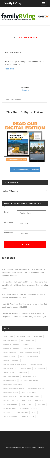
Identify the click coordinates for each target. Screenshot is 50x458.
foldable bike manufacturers (15, 365)
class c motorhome (11, 345)
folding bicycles (10, 369)
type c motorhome (10, 417)
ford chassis (40, 369)
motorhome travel (29, 393)
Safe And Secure (13, 52)
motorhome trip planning (30, 397)
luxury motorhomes (11, 377)
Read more (9, 68)
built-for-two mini (10, 341)
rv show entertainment (29, 409)
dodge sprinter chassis (29, 353)
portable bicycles (10, 401)
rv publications (9, 409)
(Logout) (25, 90)
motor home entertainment (13, 389)
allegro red (8, 337)
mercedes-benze (9, 381)
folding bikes (26, 369)
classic (26, 345)
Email (6, 212)
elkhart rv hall (9, 357)
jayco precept (9, 373)
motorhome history (36, 389)
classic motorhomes (11, 349)
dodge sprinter (9, 353)
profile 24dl (26, 401)
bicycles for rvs (23, 337)
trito (34, 413)
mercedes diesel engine (29, 381)
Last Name (8, 232)
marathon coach (29, 377)
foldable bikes (36, 365)
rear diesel (39, 401)
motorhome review (10, 393)
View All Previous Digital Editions (25, 169)
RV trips (6, 413)
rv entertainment (10, 405)
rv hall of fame (27, 405)
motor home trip (9, 397)
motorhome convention (12, 385)
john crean (23, 373)
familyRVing (12, 3)
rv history (41, 405)
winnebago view (28, 417)
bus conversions (27, 341)
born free (38, 337)
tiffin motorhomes (21, 413)
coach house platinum (32, 349)
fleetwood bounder (11, 361)
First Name (8, 222)
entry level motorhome (29, 357)
